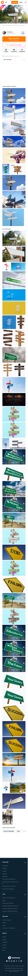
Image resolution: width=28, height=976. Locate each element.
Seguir (23, 33)
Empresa (4, 946)
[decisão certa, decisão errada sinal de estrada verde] (13, 518)
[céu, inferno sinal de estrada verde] (13, 566)
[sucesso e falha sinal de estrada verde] (13, 662)
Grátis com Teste (14, 39)
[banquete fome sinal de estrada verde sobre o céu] (13, 710)
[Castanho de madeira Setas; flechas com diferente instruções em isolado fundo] (6, 355)
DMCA (3, 973)
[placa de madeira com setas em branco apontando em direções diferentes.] (13, 248)
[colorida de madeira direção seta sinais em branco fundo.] (5, 849)
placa (18, 904)
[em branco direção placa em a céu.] (13, 835)
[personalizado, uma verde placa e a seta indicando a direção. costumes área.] (13, 299)
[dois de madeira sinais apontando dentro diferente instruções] (13, 450)
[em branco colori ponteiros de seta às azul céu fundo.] (13, 435)
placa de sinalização (9, 904)
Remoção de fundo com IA (9, 959)
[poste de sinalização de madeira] (10, 179)
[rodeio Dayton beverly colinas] (13, 155)
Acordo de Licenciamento (8, 970)
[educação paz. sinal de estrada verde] (13, 694)
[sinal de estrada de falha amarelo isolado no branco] (13, 646)
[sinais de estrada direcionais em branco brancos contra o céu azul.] (13, 127)
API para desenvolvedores (8, 951)
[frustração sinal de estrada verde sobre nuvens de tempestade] (13, 391)
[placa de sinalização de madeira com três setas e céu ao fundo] (13, 193)
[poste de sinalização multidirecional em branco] (13, 227)
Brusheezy (5, 938)
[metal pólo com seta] (13, 873)
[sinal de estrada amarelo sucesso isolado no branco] (13, 774)
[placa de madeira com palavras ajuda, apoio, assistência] (13, 464)
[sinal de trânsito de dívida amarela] (13, 614)
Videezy (4, 943)
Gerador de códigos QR (8, 961)
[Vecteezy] (2, 2)
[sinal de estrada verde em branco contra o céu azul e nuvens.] (5, 168)
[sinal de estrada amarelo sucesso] (13, 806)
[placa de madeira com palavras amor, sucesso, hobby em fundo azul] (13, 629)
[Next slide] (22, 904)
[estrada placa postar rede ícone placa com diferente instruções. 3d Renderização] (6, 277)
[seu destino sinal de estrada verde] (13, 742)
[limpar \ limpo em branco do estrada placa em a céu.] (5, 494)
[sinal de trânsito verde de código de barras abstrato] (13, 582)
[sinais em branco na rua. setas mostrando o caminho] (13, 209)
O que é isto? (16, 56)
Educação (4, 949)
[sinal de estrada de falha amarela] (13, 790)
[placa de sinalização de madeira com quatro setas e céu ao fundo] (13, 95)
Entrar (21, 2)
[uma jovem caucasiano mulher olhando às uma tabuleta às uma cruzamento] (7, 889)
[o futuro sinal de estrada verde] (13, 726)
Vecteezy (4, 941)
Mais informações (7, 58)
